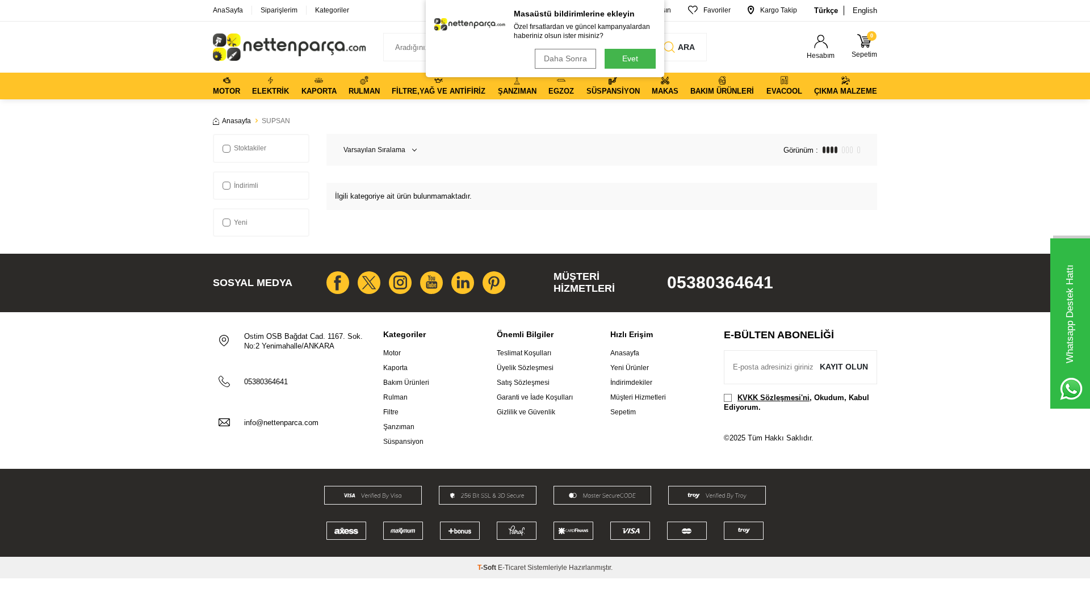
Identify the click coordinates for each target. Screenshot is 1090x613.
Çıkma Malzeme (845, 91)
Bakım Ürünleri (722, 91)
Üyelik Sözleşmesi (525, 368)
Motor (226, 91)
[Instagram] (400, 282)
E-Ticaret (512, 568)
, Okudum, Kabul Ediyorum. (796, 402)
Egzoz (561, 91)
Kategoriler (332, 10)
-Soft (487, 568)
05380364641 (720, 282)
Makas (665, 91)
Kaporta (319, 91)
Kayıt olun (844, 366)
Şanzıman (517, 91)
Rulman (364, 91)
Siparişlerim (279, 10)
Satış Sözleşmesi (523, 383)
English (865, 10)
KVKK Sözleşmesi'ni (773, 397)
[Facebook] (337, 282)
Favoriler (717, 10)
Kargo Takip (778, 10)
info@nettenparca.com (281, 422)
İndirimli (246, 186)
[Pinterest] (494, 282)
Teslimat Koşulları (524, 353)
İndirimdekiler (631, 383)
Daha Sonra (565, 58)
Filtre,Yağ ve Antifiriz (438, 91)
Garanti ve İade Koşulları (535, 397)
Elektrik (270, 91)
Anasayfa (236, 121)
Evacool (784, 91)
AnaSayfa (228, 10)
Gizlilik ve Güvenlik (526, 412)
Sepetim (623, 412)
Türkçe (826, 10)
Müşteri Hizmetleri (638, 397)
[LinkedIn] (462, 282)
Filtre (391, 412)
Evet (630, 58)
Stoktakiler (250, 148)
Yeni (241, 222)
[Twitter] (369, 282)
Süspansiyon (613, 91)
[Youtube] (431, 282)
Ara (686, 47)
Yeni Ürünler (629, 368)
